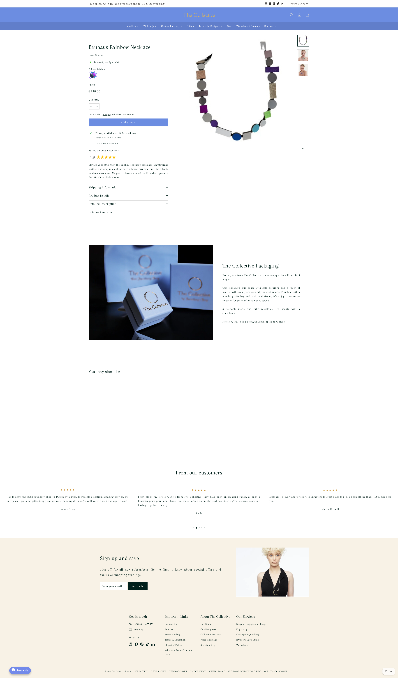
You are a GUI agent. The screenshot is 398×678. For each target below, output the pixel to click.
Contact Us (171, 624)
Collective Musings (211, 634)
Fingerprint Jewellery (247, 634)
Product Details (99, 195)
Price (92, 84)
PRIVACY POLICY (198, 671)
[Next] (303, 148)
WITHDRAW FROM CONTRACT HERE (244, 671)
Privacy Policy (172, 634)
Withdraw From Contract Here (178, 652)
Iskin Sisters (96, 54)
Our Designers (208, 629)
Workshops (242, 645)
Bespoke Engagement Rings (251, 624)
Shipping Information (103, 187)
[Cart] (307, 15)
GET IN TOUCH (141, 671)
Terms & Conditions (176, 639)
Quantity (94, 99)
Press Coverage (209, 639)
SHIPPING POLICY (217, 671)
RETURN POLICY (158, 671)
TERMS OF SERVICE (178, 671)
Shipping (107, 114)
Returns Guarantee (101, 212)
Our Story (206, 624)
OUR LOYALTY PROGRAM (275, 671)
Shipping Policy (173, 645)
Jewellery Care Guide (247, 639)
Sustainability (208, 645)
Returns (169, 629)
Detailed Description (103, 204)
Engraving (242, 629)
